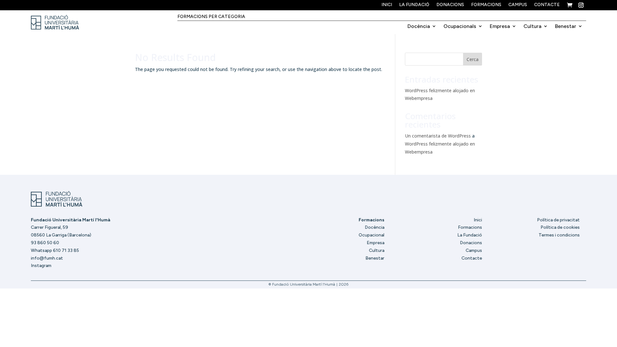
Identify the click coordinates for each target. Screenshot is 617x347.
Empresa (500, 26)
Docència (418, 26)
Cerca (472, 59)
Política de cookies (560, 227)
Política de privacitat (558, 220)
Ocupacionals (459, 26)
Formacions (486, 5)
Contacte (547, 5)
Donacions (450, 5)
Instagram (41, 265)
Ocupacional (371, 235)
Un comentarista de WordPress (438, 136)
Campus (517, 5)
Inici (386, 5)
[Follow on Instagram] (581, 5)
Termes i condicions (559, 235)
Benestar (565, 26)
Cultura (532, 26)
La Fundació (414, 5)
